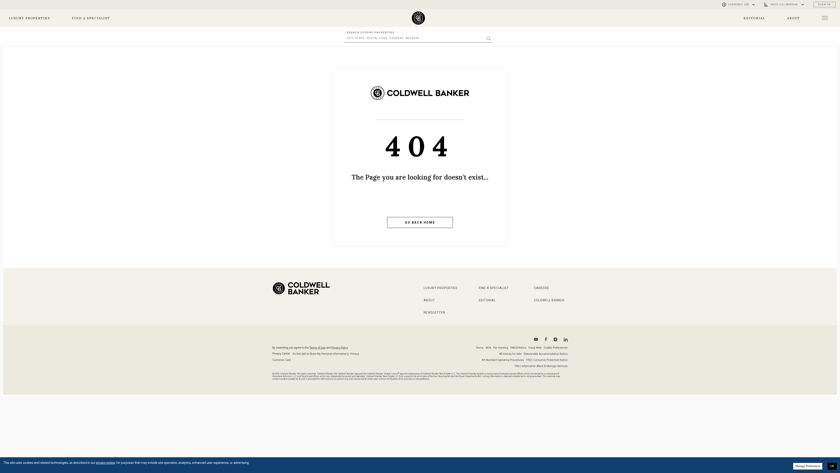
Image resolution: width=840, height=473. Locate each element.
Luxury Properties (29, 18)
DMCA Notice (518, 347)
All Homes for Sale (510, 353)
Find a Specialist (91, 18)
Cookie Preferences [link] (556, 347)
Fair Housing (500, 347)
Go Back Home (420, 222)
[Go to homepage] (418, 18)
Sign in (824, 4)
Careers (541, 288)
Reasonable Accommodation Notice (546, 353)
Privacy (354, 353)
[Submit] (488, 38)
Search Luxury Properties (370, 32)
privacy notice (105, 462)
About (793, 18)
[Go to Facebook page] (546, 339)
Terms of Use (317, 347)
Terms (479, 347)
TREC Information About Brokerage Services (541, 366)
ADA (488, 347)
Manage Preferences (807, 466)
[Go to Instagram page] (555, 339)
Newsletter (434, 312)
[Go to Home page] (420, 96)
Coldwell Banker (549, 300)
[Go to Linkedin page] (566, 339)
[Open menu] (825, 18)
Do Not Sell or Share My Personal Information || (321, 353)
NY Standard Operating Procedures (503, 360)
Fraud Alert (535, 347)
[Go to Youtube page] (536, 339)
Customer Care (281, 360)
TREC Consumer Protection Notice (547, 360)
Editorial (754, 18)
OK (832, 466)
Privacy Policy (339, 347)
